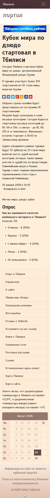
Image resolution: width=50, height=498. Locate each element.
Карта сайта (12, 384)
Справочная (12, 282)
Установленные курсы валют (22, 368)
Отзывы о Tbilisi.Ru (16, 321)
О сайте (10, 289)
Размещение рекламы (18, 305)
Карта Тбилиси (14, 376)
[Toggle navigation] (43, 4)
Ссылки (9, 360)
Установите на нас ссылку (21, 329)
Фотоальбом (12, 313)
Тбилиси (8, 4)
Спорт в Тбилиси (15, 274)
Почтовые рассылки (17, 352)
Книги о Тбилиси (15, 336)
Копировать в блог (14, 189)
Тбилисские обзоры (16, 297)
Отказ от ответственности (18, 479)
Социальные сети (15, 344)
